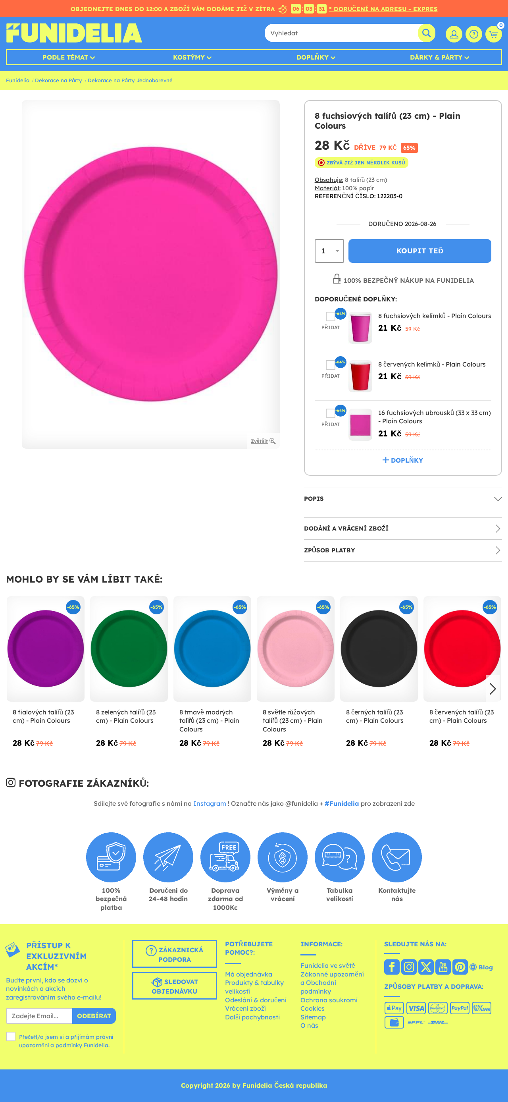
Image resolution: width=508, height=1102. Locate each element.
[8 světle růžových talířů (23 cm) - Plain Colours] (296, 649)
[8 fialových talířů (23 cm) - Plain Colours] (46, 649)
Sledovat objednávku (175, 986)
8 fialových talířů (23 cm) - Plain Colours (43, 716)
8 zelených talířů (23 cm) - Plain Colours (126, 716)
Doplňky (312, 57)
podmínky (69, 1045)
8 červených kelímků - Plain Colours (432, 364)
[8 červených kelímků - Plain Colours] (360, 376)
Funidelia (17, 80)
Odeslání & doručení (256, 1000)
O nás (309, 1025)
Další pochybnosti (252, 1017)
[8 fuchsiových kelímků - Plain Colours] (360, 328)
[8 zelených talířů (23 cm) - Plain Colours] (129, 649)
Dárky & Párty (436, 57)
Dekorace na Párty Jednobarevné (130, 80)
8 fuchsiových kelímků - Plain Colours (434, 316)
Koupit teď (419, 250)
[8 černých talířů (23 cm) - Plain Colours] (379, 649)
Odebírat (94, 1016)
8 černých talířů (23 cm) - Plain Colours (375, 716)
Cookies (312, 1008)
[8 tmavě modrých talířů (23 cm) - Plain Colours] (212, 649)
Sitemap (313, 1017)
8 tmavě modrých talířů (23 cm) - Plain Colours (209, 720)
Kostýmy (189, 57)
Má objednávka (248, 974)
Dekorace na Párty (58, 80)
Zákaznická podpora (180, 954)
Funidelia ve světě (327, 965)
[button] (492, 689)
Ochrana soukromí (329, 1000)
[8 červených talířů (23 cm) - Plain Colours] (462, 649)
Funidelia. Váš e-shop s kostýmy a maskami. (74, 32)
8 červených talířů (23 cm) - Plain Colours (461, 716)
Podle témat (65, 57)
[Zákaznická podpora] (474, 34)
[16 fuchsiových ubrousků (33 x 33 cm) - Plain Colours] (360, 425)
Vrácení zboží (245, 1008)
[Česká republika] (392, 968)
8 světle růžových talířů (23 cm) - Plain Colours (293, 720)
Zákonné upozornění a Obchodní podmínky (332, 982)
